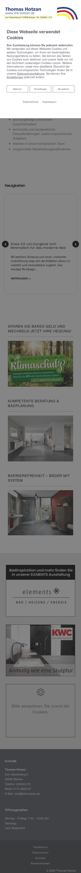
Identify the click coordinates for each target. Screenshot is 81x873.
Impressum (49, 101)
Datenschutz (31, 101)
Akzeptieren (63, 88)
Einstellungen (40, 88)
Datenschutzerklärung (30, 73)
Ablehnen (17, 88)
